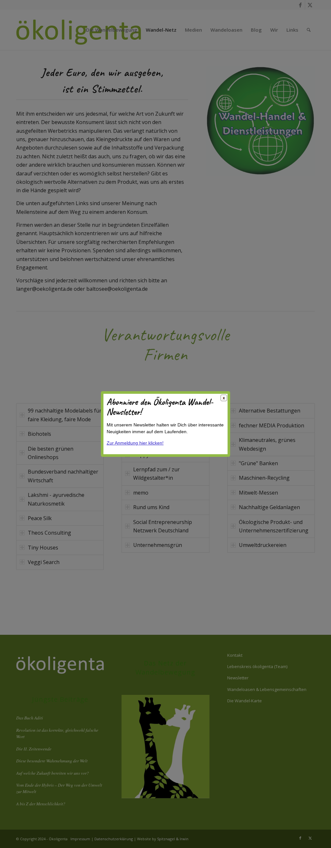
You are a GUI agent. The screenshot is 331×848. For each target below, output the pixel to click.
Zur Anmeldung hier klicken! (135, 442)
